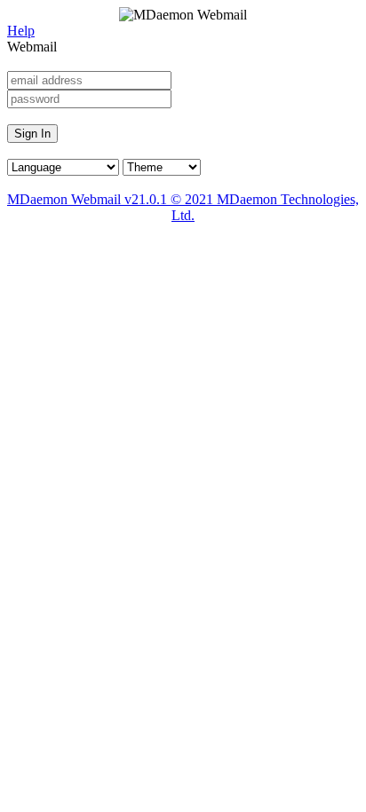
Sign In (32, 133)
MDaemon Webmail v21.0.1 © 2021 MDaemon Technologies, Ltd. (183, 207)
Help (21, 30)
